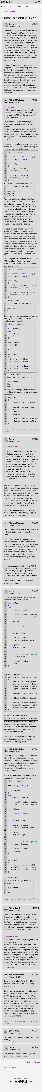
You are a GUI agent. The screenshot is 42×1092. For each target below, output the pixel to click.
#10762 (35, 749)
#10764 (35, 908)
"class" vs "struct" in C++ (18, 6)
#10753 (35, 24)
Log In (34, 2)
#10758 (35, 523)
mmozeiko (10, 446)
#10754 (35, 100)
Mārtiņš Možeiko (16, 100)
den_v (8, 107)
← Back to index (9, 11)
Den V (11, 24)
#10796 (35, 1047)
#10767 (35, 1031)
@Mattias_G (14, 908)
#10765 (35, 975)
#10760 (35, 591)
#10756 (35, 439)
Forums (4, 6)
